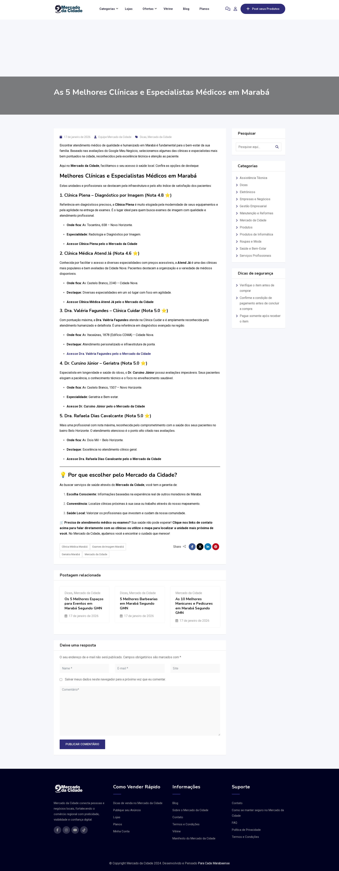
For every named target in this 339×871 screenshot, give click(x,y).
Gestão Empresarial (253, 206)
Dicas (143, 137)
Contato (177, 817)
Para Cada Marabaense (214, 863)
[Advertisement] (169, 47)
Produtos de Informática (256, 234)
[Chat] (227, 9)
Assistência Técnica (253, 178)
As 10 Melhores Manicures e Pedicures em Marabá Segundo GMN (194, 606)
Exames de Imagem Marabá (108, 546)
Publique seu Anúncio (127, 810)
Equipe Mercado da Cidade (114, 137)
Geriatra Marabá (71, 554)
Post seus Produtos (265, 9)
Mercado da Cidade (160, 137)
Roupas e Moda (250, 241)
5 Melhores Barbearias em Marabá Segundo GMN (139, 604)
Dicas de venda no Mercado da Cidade (137, 803)
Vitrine (168, 9)
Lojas (128, 9)
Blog (186, 9)
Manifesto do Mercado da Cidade (193, 838)
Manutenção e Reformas (256, 213)
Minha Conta (121, 831)
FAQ (234, 822)
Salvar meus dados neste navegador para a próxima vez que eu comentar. (115, 679)
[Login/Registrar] (235, 9)
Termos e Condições (186, 824)
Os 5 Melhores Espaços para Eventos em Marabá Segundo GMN (84, 604)
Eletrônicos (247, 192)
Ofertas (148, 9)
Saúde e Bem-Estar (253, 248)
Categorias (107, 9)
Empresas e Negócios (255, 199)
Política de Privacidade (246, 830)
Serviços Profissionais (255, 255)
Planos (204, 9)
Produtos (246, 227)
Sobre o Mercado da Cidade (190, 810)
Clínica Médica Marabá (74, 546)
